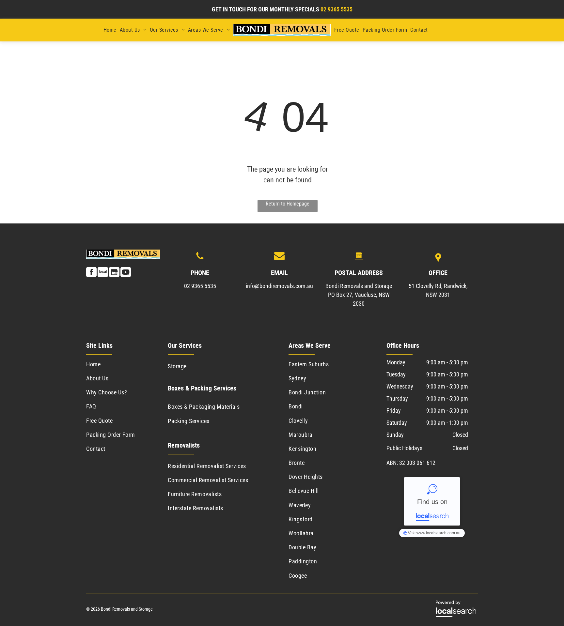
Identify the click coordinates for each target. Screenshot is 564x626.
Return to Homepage (287, 204)
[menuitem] (110, 30)
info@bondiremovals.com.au (279, 285)
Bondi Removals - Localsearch (432, 501)
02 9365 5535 (200, 285)
